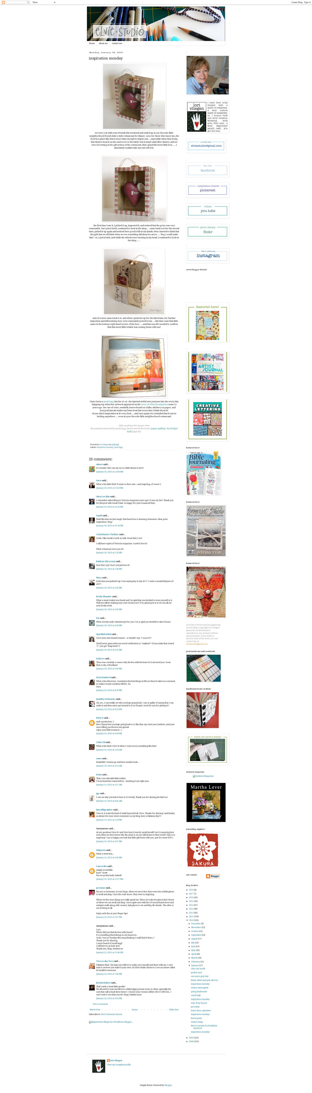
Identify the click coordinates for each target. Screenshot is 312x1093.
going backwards (199, 991)
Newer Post (95, 1009)
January (195, 965)
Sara (98, 480)
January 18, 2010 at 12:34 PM (109, 526)
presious (100, 888)
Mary (99, 578)
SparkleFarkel (103, 634)
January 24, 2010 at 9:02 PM (109, 998)
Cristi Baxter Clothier (107, 534)
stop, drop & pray (199, 1003)
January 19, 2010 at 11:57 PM (109, 879)
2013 (191, 909)
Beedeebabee (103, 983)
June (193, 946)
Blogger (168, 1085)
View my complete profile (119, 1065)
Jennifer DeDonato (105, 699)
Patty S (99, 718)
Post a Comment (100, 1004)
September (196, 935)
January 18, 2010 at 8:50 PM (109, 690)
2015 (191, 901)
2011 (191, 916)
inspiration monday (105, 447)
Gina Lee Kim (103, 496)
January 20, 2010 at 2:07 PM (109, 917)
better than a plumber (201, 1010)
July (193, 943)
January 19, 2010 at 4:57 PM (109, 841)
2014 (191, 905)
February (195, 962)
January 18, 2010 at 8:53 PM (109, 709)
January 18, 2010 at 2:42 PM (109, 588)
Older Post (173, 1009)
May (193, 950)
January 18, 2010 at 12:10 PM (109, 488)
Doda (99, 775)
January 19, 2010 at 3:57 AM (109, 785)
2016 (191, 897)
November (196, 927)
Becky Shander (104, 596)
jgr (97, 793)
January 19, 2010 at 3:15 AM (109, 766)
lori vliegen (116, 1060)
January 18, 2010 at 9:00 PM (109, 733)
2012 (191, 913)
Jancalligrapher (104, 810)
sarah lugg (118, 447)
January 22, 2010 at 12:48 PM (109, 952)
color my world (198, 969)
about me (103, 43)
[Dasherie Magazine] (203, 776)
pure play (195, 1007)
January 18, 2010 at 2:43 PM (109, 609)
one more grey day (199, 976)
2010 (191, 920)
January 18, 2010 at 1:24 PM (109, 553)
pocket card (196, 972)
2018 (191, 890)
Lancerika (101, 866)
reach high (196, 995)
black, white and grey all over (204, 980)
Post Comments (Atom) (111, 1014)
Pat (97, 618)
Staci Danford (103, 677)
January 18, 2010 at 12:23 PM (109, 507)
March (194, 958)
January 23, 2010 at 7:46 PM (109, 974)
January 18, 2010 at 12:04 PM (109, 472)
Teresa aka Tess (104, 961)
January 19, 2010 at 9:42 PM (109, 857)
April (193, 954)
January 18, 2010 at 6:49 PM (109, 669)
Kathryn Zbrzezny (105, 561)
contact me (117, 43)
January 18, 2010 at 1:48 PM (109, 569)
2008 (191, 1041)
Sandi (99, 515)
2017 (191, 894)
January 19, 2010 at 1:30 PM (109, 820)
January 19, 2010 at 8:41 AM (109, 801)
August (194, 939)
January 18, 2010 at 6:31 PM (109, 650)
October (195, 931)
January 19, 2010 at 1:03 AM (109, 750)
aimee (99, 464)
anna (98, 758)
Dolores (100, 658)
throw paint (196, 1018)
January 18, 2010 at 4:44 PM (109, 625)
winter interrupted (199, 988)
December (196, 924)
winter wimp (197, 1022)
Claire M (100, 742)
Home (92, 43)
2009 (191, 1038)
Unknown (100, 850)
